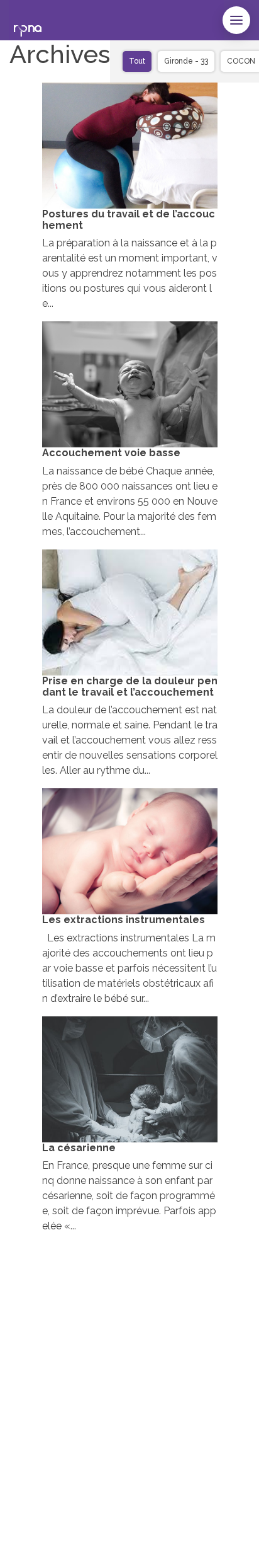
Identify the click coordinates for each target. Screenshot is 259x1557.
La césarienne (79, 1148)
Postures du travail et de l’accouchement (128, 219)
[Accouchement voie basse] (130, 384)
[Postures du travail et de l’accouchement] (130, 146)
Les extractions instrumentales (123, 920)
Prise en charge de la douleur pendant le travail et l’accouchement (130, 686)
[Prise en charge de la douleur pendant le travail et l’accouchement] (130, 612)
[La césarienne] (130, 1079)
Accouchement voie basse (111, 453)
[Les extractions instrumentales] (130, 851)
